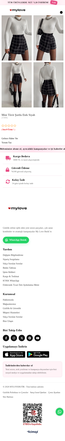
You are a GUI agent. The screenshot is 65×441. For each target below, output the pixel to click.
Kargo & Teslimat (11, 276)
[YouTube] (37, 338)
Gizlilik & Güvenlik (12, 308)
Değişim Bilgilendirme (13, 255)
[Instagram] (14, 338)
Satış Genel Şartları (38, 392)
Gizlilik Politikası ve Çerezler (15, 392)
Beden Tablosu (9, 268)
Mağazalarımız (9, 304)
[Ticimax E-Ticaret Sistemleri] (32, 432)
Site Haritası (8, 397)
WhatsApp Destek (18, 240)
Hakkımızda (8, 300)
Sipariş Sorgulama (11, 259)
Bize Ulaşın (8, 321)
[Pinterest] (30, 338)
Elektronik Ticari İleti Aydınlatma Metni (21, 285)
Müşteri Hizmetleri (11, 312)
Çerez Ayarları (54, 392)
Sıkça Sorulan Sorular (13, 263)
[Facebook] (6, 338)
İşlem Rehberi (9, 272)
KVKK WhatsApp (11, 281)
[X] (22, 338)
